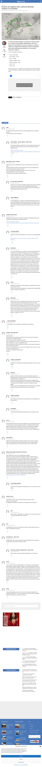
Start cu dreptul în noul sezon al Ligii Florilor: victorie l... (9, 732)
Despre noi (32, 724)
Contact (31, 728)
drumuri (14, 97)
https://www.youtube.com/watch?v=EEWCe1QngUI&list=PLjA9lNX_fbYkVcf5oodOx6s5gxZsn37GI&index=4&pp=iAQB (25, 152)
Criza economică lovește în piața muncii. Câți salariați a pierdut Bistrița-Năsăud (29, 658)
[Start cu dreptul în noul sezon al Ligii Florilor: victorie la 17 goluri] (4, 732)
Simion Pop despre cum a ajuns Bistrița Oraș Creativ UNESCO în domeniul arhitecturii (29, 665)
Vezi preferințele (21, 762)
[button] (40, 746)
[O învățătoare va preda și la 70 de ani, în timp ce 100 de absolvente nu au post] (4, 744)
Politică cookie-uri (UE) (34, 732)
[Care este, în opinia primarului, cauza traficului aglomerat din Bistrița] (17, 732)
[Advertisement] (24, 110)
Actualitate (3, 5)
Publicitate (31, 726)
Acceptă (21, 756)
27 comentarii (4, 51)
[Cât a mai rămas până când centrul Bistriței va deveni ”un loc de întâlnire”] (17, 739)
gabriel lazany (19, 97)
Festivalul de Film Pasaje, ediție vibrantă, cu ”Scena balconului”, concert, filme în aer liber (29, 670)
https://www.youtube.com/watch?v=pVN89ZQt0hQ (16, 474)
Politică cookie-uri (16, 764)
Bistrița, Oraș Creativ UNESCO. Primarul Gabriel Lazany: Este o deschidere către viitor (29, 649)
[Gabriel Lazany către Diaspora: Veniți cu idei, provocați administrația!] (17, 726)
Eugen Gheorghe (12, 10)
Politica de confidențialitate (24, 764)
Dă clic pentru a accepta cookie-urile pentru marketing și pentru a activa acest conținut (24, 85)
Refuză (21, 759)
